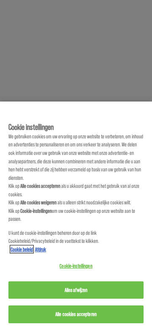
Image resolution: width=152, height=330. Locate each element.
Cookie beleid (22, 249)
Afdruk (40, 249)
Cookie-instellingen (76, 265)
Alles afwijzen (76, 289)
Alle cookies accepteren (76, 314)
